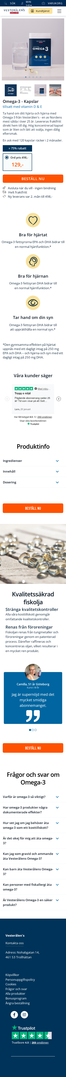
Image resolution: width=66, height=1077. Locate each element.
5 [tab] (40, 77)
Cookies (11, 984)
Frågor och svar (16, 989)
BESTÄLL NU (33, 508)
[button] (30, 730)
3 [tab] (33, 77)
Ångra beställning (18, 1003)
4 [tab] (36, 77)
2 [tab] (29, 77)
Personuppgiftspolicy (20, 980)
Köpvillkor (12, 975)
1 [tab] (25, 77)
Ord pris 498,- (19, 157)
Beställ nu (33, 178)
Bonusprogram (16, 998)
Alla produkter (15, 994)
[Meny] (59, 11)
